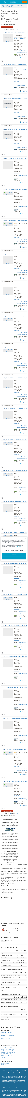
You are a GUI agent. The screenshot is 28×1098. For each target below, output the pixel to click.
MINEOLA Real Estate (5, 1038)
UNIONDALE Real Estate (6, 1037)
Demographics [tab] (11, 943)
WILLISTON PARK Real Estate (7, 1040)
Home (4, 1070)
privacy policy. (18, 546)
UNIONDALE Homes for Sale (7, 1053)
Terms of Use (16, 1070)
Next (17, 29)
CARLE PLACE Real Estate (6, 1032)
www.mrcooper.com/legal (19, 1091)
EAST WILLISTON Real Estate (7, 1035)
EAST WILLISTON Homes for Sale (8, 1052)
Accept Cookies (14, 557)
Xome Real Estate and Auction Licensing (9, 1075)
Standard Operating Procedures (10, 859)
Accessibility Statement (12, 1072)
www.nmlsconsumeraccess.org (20, 1090)
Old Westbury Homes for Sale (7, 1050)
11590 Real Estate (5, 1064)
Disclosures (22, 1070)
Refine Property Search (7, 26)
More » (2, 990)
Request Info (24, 57)
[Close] (25, 538)
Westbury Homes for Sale (6, 1047)
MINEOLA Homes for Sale (6, 1055)
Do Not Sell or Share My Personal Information (14, 550)
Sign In (24, 1)
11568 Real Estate (5, 1063)
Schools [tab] (3, 943)
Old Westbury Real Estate (6, 1033)
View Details (16, 81)
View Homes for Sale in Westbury (8, 895)
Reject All (14, 554)
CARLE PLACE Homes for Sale (7, 1049)
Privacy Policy (9, 1070)
